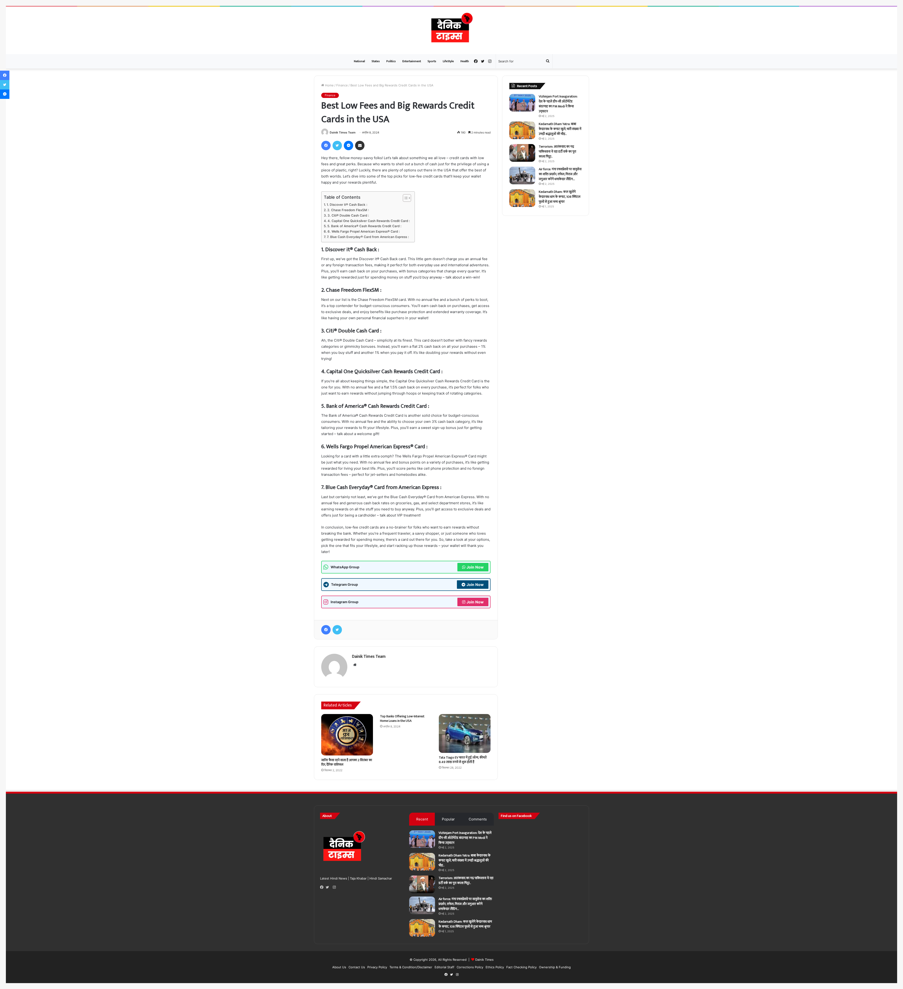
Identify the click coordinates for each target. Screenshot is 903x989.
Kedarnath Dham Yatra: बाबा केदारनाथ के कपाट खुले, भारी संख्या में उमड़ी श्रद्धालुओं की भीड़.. (560, 129)
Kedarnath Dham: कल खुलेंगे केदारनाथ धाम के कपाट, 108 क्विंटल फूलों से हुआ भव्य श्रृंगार (559, 196)
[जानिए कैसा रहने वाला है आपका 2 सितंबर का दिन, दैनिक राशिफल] (347, 734)
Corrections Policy (470, 967)
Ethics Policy (495, 967)
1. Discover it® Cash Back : (347, 204)
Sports (432, 61)
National (359, 61)
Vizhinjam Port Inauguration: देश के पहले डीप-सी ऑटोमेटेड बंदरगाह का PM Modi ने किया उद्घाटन (558, 104)
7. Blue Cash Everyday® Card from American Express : (368, 237)
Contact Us (357, 967)
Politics (391, 61)
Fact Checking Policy (521, 967)
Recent (422, 819)
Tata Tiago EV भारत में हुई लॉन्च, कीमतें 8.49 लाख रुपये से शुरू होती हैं (463, 760)
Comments (478, 819)
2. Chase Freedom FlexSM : (348, 210)
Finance (342, 85)
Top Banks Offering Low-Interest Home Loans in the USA (402, 718)
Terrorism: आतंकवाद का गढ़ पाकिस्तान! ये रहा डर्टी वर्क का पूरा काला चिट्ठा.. (557, 151)
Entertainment (411, 61)
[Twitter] (328, 887)
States (376, 61)
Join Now (475, 567)
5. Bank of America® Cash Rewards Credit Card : (364, 226)
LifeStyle (448, 61)
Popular (448, 819)
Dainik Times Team (343, 132)
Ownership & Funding (555, 967)
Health (464, 61)
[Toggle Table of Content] (404, 198)
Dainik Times (484, 959)
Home (329, 85)
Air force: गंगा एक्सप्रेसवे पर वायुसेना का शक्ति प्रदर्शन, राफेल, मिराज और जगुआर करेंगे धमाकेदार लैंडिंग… (560, 174)
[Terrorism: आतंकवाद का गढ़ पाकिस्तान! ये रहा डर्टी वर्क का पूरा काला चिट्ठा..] (522, 153)
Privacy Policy (377, 967)
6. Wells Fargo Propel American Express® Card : (364, 231)
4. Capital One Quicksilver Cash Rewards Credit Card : (369, 221)
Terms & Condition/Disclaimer (410, 967)
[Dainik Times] (451, 30)
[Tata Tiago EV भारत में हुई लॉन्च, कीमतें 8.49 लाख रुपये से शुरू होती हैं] (465, 733)
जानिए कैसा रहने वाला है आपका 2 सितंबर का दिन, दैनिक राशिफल (346, 762)
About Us (339, 967)
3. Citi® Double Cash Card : (348, 215)
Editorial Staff (444, 967)
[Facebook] (323, 887)
